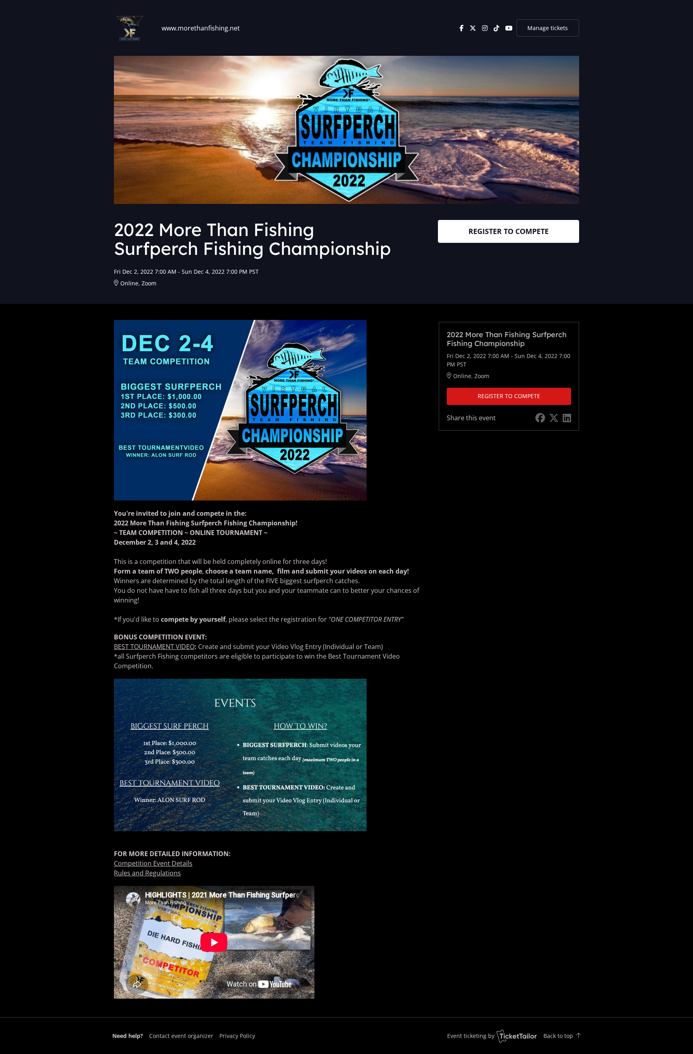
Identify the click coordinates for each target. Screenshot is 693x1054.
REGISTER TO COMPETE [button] (508, 231)
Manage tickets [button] (547, 28)
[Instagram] (485, 28)
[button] (181, 1036)
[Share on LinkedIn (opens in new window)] (567, 418)
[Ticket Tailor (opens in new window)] (516, 1036)
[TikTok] (496, 28)
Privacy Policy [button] (237, 1036)
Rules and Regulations (147, 873)
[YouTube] (509, 28)
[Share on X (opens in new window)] (554, 418)
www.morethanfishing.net (201, 28)
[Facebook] (462, 28)
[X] (473, 28)
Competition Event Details (153, 863)
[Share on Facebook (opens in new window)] (540, 418)
